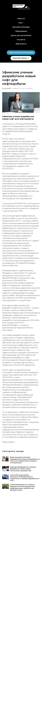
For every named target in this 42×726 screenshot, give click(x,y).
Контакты (21, 40)
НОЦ (20, 23)
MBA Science (21, 44)
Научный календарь (21, 27)
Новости (21, 19)
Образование (21, 31)
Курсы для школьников (21, 35)
